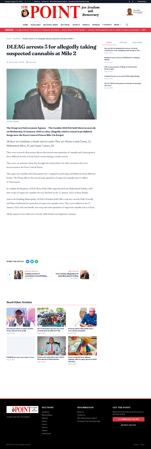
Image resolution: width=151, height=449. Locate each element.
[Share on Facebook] (27, 261)
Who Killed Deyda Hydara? (58, 1)
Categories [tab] (137, 42)
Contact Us (45, 1)
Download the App (130, 419)
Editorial (65, 25)
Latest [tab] (109, 42)
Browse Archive (128, 425)
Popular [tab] (123, 42)
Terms (142, 444)
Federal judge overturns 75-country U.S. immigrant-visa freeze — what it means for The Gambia (41, 30)
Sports (76, 25)
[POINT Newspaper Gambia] (129, 1)
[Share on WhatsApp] (36, 261)
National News (50, 25)
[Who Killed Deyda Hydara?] (135, 11)
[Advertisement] (52, 237)
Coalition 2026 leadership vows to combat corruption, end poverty (106, 30)
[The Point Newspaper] (132, 1)
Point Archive (142, 1)
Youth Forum (46, 434)
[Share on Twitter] (32, 261)
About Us (37, 1)
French (86, 25)
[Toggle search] (127, 24)
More (116, 25)
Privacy (136, 444)
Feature (44, 430)
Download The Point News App (79, 1)
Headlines (36, 25)
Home (25, 25)
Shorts (108, 25)
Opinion (96, 25)
